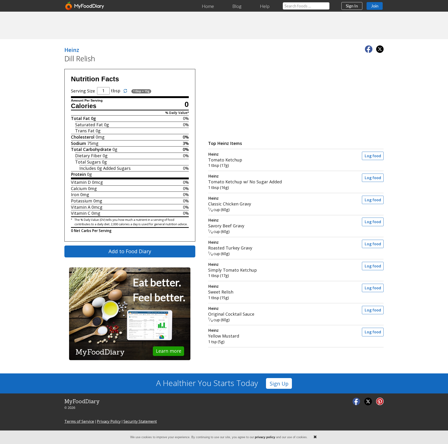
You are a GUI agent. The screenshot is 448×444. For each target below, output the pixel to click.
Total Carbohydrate (91, 149)
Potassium (81, 201)
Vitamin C (80, 213)
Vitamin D (81, 182)
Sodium (78, 143)
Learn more (168, 351)
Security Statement (140, 421)
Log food (372, 155)
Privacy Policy (109, 421)
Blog (237, 6)
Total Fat (80, 118)
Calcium (79, 188)
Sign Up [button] (279, 383)
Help (265, 6)
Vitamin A (80, 207)
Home (208, 6)
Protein (78, 174)
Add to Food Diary (129, 251)
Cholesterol (82, 137)
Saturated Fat (89, 124)
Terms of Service (79, 421)
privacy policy (265, 437)
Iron (75, 194)
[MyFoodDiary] (85, 6)
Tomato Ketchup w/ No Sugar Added (245, 179)
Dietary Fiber (88, 155)
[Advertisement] (224, 25)
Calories (83, 105)
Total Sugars (88, 162)
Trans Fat (84, 130)
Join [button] (374, 5)
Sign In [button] (352, 5)
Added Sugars (117, 168)
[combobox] (306, 6)
